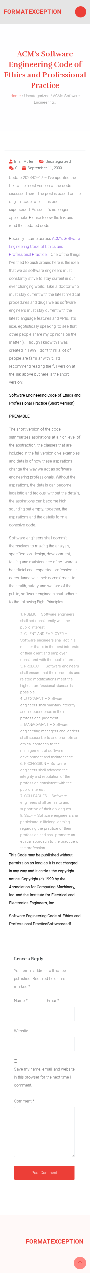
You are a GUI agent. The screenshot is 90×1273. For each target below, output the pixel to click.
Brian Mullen (23, 161)
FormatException (23, 11)
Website (21, 1031)
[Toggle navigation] (80, 11)
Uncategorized (58, 161)
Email (53, 1000)
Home (15, 96)
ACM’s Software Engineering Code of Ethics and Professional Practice (44, 246)
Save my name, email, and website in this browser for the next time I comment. (44, 1077)
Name (21, 1000)
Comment (24, 1101)
